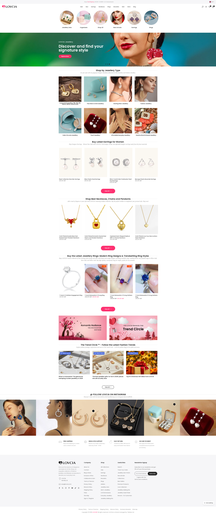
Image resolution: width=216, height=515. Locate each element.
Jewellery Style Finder (124, 493)
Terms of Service (89, 481)
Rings (109, 7)
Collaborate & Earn (89, 478)
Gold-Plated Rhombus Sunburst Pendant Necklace (145, 237)
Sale (102, 470)
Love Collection (122, 487)
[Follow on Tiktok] (75, 488)
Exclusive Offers (88, 475)
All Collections (105, 467)
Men (123, 7)
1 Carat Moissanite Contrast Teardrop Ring (93, 296)
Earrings (93, 7)
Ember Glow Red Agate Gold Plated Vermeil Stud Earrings (121, 180)
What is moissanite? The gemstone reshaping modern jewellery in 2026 (71, 377)
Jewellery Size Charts (124, 473)
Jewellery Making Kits (107, 498)
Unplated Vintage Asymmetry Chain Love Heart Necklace (95, 237)
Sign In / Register (89, 498)
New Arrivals (121, 475)
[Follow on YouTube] (72, 488)
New (87, 7)
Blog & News (87, 473)
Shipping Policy (88, 490)
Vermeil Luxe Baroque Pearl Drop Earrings (94, 180)
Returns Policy (88, 487)
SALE (81, 7)
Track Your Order (123, 470)
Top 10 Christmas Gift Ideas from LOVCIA (140, 376)
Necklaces (102, 7)
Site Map (86, 495)
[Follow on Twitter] (62, 488)
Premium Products (123, 484)
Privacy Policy (88, 484)
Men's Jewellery (105, 490)
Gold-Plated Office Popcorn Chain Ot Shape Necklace (120, 237)
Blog (134, 7)
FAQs (85, 493)
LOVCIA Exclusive (106, 493)
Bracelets (116, 7)
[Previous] (60, 362)
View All (107, 191)
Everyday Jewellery (106, 495)
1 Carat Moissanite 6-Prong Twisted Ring (70, 296)
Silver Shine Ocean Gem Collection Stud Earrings (69, 180)
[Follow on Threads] (78, 488)
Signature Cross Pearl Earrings (144, 179)
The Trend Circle (65, 353)
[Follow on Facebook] (59, 488)
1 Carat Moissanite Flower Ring (144, 295)
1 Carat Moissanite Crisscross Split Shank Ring (120, 296)
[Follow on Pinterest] (69, 488)
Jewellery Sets (105, 487)
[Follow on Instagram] (66, 488)
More (128, 7)
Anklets (103, 484)
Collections (121, 478)
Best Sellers (121, 481)
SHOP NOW (64, 56)
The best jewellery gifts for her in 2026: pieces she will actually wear (107, 377)
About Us (86, 467)
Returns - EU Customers (125, 495)
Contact (86, 470)
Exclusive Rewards (125, 509)
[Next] (155, 362)
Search (120, 467)
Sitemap (134, 509)
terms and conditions (141, 479)
